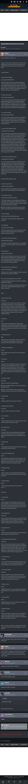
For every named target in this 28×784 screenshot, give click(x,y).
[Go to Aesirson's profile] (2, 662)
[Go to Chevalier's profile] (2, 673)
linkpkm (4, 47)
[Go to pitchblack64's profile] (2, 635)
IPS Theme (6, 776)
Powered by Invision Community (14, 777)
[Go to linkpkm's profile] (2, 54)
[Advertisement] (14, 27)
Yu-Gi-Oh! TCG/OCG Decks (15, 48)
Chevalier (7, 672)
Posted (10, 54)
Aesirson (7, 661)
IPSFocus (11, 776)
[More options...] (25, 54)
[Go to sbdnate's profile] (2, 683)
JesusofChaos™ (9, 714)
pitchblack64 (8, 634)
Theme (15, 776)
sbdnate (7, 682)
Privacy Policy (21, 776)
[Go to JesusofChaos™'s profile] (2, 715)
